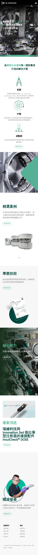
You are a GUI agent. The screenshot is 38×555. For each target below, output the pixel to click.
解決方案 (6, 531)
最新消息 (22, 528)
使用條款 (10, 547)
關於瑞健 (6, 528)
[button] (5, 54)
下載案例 (22, 531)
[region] (19, 28)
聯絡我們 (22, 536)
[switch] (35, 3)
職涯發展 (22, 534)
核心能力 (6, 536)
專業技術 (6, 534)
